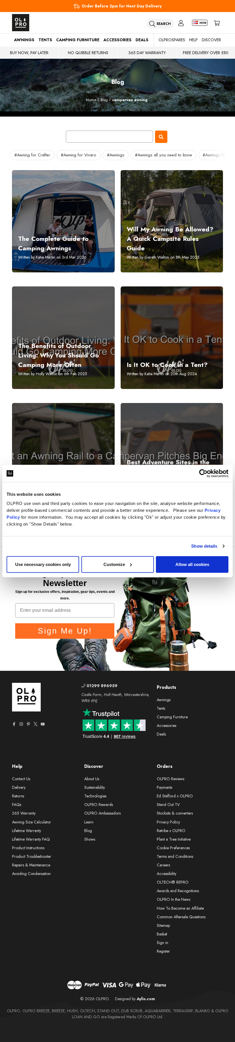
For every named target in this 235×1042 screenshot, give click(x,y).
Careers (163, 865)
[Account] (181, 23)
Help (193, 40)
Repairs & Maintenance (31, 865)
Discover (211, 40)
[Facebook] (14, 724)
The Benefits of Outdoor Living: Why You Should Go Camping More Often (58, 355)
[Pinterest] (28, 724)
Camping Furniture (77, 40)
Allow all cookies (192, 564)
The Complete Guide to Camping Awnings (53, 243)
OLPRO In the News (173, 899)
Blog (88, 830)
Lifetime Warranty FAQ (31, 839)
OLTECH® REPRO (173, 882)
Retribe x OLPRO (171, 830)
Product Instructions (28, 848)
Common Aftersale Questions (181, 917)
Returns (18, 796)
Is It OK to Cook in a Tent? (167, 364)
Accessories (117, 40)
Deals (142, 40)
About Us (91, 779)
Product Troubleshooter (31, 856)
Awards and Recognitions (178, 891)
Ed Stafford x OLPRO (175, 796)
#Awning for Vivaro (78, 155)
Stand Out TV (168, 804)
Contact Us (21, 779)
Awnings (24, 40)
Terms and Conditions (175, 856)
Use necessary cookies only (43, 564)
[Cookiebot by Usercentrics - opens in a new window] (203, 473)
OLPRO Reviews (170, 779)
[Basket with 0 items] (217, 23)
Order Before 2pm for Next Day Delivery (122, 6)
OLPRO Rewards (98, 804)
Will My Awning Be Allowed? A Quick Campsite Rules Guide (170, 239)
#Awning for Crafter (32, 155)
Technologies (95, 796)
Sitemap (163, 925)
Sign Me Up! (65, 630)
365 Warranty (24, 813)
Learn (88, 822)
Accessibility (166, 873)
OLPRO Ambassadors (102, 813)
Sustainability (94, 787)
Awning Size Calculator (31, 822)
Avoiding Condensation (31, 873)
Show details (204, 546)
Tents (45, 40)
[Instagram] (21, 724)
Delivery (19, 787)
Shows (89, 839)
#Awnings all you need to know (163, 155)
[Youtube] (43, 724)
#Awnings (115, 155)
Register (163, 951)
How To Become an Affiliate (180, 908)
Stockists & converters (175, 813)
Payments (164, 787)
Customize (114, 564)
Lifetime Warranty (26, 830)
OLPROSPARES (171, 40)
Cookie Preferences (173, 848)
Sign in (162, 942)
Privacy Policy (168, 822)
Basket (162, 934)
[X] (36, 724)
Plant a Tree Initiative (174, 839)
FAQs (16, 804)
